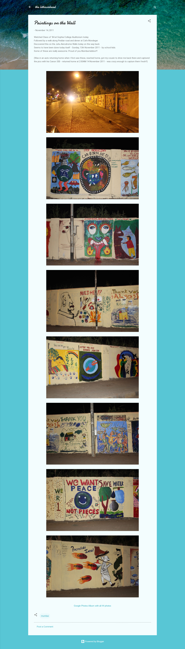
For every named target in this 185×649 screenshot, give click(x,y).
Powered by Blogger (94, 641)
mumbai (45, 616)
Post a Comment (45, 626)
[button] (149, 21)
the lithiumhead (45, 6)
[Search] (155, 7)
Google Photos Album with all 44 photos (92, 605)
